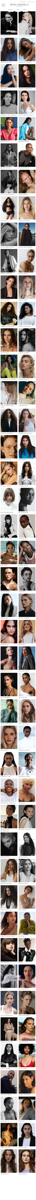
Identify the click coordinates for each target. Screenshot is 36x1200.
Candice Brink (23, 194)
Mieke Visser (5, 644)
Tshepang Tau (5, 1121)
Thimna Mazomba (6, 1095)
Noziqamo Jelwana (24, 776)
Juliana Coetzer (6, 459)
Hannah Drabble (24, 353)
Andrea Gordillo (6, 62)
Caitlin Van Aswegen (7, 194)
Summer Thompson (6, 1042)
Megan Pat (22, 592)
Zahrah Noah (23, 1147)
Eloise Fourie (23, 300)
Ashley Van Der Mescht (26, 115)
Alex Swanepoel (6, 36)
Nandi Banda (23, 697)
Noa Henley (4, 750)
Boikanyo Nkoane (24, 141)
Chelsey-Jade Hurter (7, 247)
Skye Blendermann (7, 1015)
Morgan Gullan (6, 671)
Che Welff (4, 221)
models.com (31, 1)
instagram (23, 1)
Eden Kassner (5, 300)
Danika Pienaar (23, 273)
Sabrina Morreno (6, 883)
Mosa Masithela (24, 671)
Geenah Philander (24, 326)
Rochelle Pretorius (25, 829)
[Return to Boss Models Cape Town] (19, 5)
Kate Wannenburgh (7, 512)
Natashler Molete (6, 724)
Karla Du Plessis (6, 486)
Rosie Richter (23, 857)
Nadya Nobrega (6, 697)
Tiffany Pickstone (24, 1095)
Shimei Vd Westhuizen (8, 936)
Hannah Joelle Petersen (8, 379)
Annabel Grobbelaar (25, 88)
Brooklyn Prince (24, 168)
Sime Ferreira (5, 962)
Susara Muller (23, 1042)
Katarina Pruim (23, 486)
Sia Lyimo (21, 936)
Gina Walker (5, 353)
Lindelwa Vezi (23, 539)
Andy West (4, 88)
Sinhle (21, 962)
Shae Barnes (23, 910)
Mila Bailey (22, 644)
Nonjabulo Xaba (6, 776)
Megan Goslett (5, 592)
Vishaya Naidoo (5, 1147)
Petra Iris (22, 803)
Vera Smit (22, 1121)
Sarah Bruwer (23, 883)
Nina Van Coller (24, 724)
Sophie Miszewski (24, 1015)
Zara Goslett (5, 1174)
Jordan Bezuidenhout (25, 433)
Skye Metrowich (24, 989)
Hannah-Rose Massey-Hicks (8, 406)
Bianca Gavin (5, 141)
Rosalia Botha (5, 857)
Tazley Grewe (23, 1068)
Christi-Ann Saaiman (25, 247)
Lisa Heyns (4, 565)
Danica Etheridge (6, 273)
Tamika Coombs (5, 1068)
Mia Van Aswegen (24, 618)
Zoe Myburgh (23, 1174)
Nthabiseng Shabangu (8, 803)
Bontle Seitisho (6, 168)
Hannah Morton (24, 379)
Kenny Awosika (23, 512)
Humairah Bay (23, 405)
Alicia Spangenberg (25, 36)
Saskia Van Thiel (6, 910)
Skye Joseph (4, 989)
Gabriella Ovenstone (7, 326)
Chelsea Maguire (24, 221)
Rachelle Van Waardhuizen (5, 830)
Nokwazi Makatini (24, 750)
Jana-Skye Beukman (7, 433)
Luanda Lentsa (23, 565)
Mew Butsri (4, 618)
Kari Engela (22, 459)
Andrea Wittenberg (25, 62)
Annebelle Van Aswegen (8, 115)
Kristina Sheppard (6, 539)
